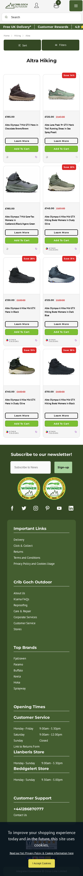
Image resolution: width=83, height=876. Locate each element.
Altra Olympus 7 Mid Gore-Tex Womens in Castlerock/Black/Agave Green (20, 220)
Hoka (17, 682)
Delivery (19, 540)
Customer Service (25, 623)
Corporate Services (25, 617)
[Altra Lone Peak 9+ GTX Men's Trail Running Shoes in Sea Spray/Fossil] (61, 92)
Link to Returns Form (27, 746)
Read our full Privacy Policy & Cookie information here (42, 853)
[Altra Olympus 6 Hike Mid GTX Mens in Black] (21, 275)
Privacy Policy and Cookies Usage (34, 564)
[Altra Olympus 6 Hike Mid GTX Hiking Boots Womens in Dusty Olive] (61, 184)
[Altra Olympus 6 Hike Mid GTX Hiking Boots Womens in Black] (61, 367)
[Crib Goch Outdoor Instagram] (36, 508)
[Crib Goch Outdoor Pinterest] (47, 508)
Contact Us (20, 815)
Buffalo (18, 670)
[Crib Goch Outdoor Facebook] (12, 508)
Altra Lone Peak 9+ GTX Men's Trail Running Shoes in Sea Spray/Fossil (59, 128)
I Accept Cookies (41, 863)
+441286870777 (29, 809)
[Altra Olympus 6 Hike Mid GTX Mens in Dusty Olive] (21, 367)
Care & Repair (22, 611)
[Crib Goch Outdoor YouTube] (59, 508)
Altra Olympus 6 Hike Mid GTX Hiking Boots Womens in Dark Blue (60, 312)
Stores (17, 629)
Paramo (18, 664)
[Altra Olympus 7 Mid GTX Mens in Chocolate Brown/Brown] (21, 92)
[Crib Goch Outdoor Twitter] (24, 508)
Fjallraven (20, 658)
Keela (17, 676)
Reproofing (20, 605)
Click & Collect (23, 546)
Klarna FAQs (21, 599)
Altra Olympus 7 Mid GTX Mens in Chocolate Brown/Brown (21, 126)
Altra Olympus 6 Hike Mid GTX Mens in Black (20, 310)
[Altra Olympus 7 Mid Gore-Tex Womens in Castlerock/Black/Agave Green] (21, 184)
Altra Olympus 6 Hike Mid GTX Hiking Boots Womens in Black (60, 401)
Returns (18, 552)
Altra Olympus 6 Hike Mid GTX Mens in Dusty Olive (20, 401)
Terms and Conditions (27, 558)
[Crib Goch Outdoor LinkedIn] (71, 508)
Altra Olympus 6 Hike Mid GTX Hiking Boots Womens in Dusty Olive (60, 220)
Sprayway (20, 688)
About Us (19, 593)
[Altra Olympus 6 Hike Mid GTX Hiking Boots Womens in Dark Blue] (61, 275)
